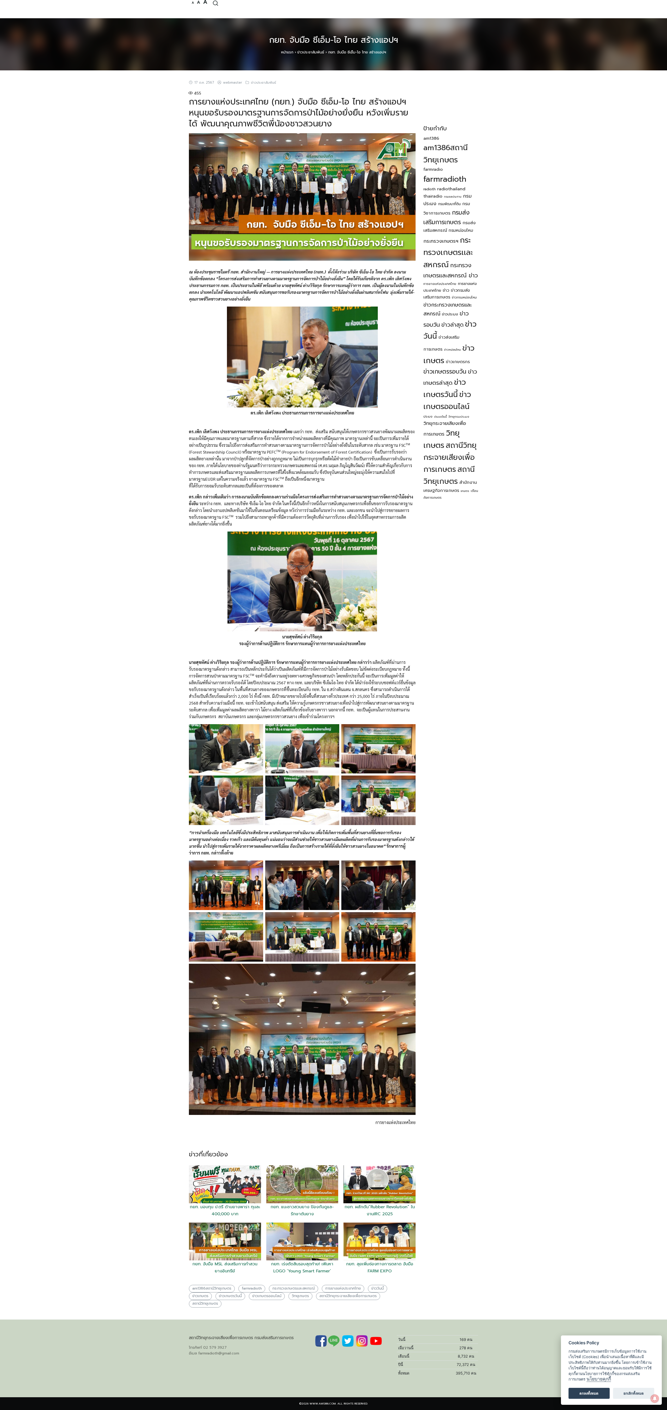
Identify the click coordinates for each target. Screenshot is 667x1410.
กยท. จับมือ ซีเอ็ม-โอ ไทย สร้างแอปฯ (333, 40)
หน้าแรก (287, 52)
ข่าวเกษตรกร (458, 362)
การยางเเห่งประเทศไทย (439, 284)
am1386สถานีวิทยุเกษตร (211, 1288)
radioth (429, 189)
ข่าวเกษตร (200, 1296)
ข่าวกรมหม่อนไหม (464, 297)
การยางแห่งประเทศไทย (343, 1288)
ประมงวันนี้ (440, 416)
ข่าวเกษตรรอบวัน (444, 371)
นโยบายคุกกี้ (598, 1379)
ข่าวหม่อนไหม (452, 349)
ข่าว (446, 290)
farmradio (433, 169)
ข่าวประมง (450, 314)
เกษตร (465, 491)
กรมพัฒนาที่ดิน (449, 204)
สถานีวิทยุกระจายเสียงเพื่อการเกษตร (348, 1296)
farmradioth (252, 1288)
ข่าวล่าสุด (452, 325)
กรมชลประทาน (452, 196)
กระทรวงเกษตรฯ (440, 241)
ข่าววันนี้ (377, 1288)
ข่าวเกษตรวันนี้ (230, 1296)
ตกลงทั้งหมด (588, 1393)
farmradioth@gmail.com (218, 1353)
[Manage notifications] (655, 1398)
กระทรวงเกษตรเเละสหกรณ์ (293, 1288)
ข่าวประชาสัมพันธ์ (310, 52)
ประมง (428, 416)
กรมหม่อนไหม (461, 230)
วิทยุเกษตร (300, 1296)
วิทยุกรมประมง (458, 416)
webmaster (232, 82)
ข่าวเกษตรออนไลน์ (266, 1296)
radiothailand (451, 189)
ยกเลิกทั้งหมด (633, 1393)
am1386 (431, 138)
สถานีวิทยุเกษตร (205, 1303)
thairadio (432, 196)
